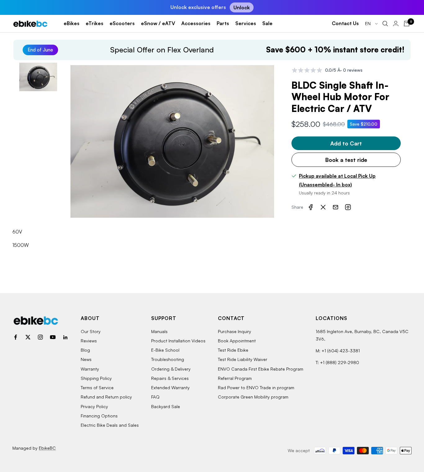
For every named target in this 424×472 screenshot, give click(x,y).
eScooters (122, 23)
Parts (223, 23)
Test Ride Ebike (233, 350)
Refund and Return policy (106, 396)
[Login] (396, 23)
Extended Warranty (170, 387)
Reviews (89, 340)
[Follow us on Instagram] (40, 337)
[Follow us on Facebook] (15, 337)
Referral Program (235, 378)
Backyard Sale (165, 406)
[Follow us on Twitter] (28, 337)
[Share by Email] (336, 207)
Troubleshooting (167, 359)
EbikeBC (47, 448)
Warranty (90, 369)
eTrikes (94, 23)
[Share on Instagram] (348, 207)
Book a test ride (346, 159)
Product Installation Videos (178, 340)
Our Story (91, 331)
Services (245, 23)
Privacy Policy (94, 406)
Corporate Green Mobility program (253, 396)
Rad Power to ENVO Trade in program (256, 387)
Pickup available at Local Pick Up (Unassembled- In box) (337, 180)
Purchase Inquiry (234, 331)
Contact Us (345, 23)
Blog (85, 350)
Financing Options (99, 415)
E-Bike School (165, 350)
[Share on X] (323, 207)
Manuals (159, 331)
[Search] (385, 23)
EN (368, 23)
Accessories (195, 23)
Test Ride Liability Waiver (242, 359)
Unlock (241, 7)
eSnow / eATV (158, 23)
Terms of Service (97, 387)
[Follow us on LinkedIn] (65, 337)
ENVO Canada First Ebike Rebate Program (260, 369)
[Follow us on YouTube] (53, 337)
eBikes (71, 23)
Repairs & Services (170, 378)
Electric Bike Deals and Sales (110, 425)
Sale (267, 23)
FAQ (155, 396)
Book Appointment (237, 340)
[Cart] (407, 23)
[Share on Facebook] (311, 207)
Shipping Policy (96, 378)
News (86, 359)
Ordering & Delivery (171, 369)
